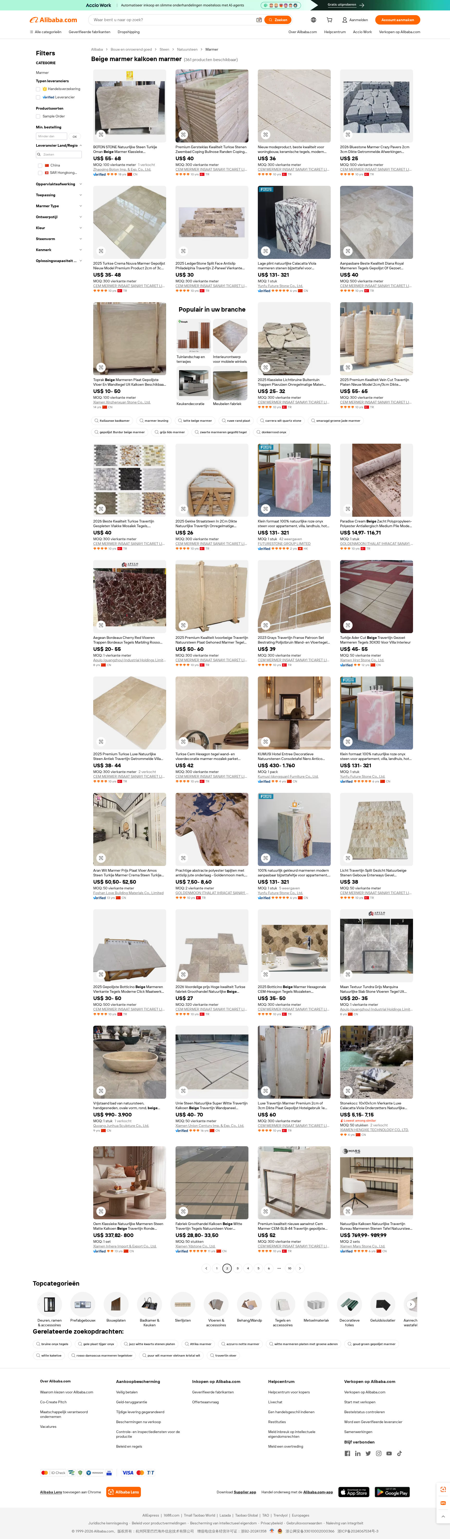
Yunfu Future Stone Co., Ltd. (280, 286)
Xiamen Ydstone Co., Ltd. (195, 1246)
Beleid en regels (129, 1446)
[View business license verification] (272, 1531)
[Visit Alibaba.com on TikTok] (399, 1453)
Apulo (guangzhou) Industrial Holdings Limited (129, 660)
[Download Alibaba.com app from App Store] (354, 1492)
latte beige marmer (197, 421)
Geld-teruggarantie (131, 1402)
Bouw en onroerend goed (131, 49)
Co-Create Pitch (53, 1402)
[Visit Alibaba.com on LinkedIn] (358, 1453)
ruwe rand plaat (238, 421)
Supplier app (245, 1492)
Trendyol (280, 1515)
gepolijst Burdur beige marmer (122, 432)
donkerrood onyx (274, 432)
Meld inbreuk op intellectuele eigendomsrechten (291, 1434)
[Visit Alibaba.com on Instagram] (379, 1453)
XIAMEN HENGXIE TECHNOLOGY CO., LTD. (374, 1130)
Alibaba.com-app (318, 1492)
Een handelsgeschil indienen (291, 1412)
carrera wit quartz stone (283, 421)
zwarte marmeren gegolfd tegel (223, 432)
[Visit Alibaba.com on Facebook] (347, 1453)
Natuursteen (187, 49)
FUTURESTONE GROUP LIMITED (284, 544)
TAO (265, 1515)
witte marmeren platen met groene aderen (306, 1344)
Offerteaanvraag (205, 1402)
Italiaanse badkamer (115, 421)
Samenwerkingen (358, 1432)
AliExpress (150, 1515)
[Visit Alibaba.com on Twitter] (368, 1453)
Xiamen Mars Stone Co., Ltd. (362, 1246)
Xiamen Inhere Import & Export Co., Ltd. (125, 1246)
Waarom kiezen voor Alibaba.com (66, 1392)
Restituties (277, 1422)
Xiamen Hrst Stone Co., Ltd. (362, 660)
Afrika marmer (200, 1344)
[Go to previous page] (206, 1268)
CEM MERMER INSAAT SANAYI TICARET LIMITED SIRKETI (212, 169)
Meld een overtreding (285, 1446)
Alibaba (97, 49)
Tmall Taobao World (199, 1515)
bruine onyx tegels (54, 1344)
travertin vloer (225, 1355)
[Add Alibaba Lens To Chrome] (123, 1492)
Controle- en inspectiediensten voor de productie (148, 1434)
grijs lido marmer (172, 432)
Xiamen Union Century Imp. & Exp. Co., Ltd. (210, 1126)
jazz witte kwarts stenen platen (152, 1344)
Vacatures (48, 1426)
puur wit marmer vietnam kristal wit (174, 1355)
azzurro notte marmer (243, 1344)
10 (289, 1268)
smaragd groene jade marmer (338, 421)
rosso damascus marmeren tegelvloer (105, 1355)
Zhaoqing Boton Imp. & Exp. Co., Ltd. (122, 169)
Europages (300, 1515)
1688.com (171, 1515)
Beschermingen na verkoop (138, 1422)
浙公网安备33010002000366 (310, 1531)
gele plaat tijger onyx (98, 1344)
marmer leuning (156, 421)
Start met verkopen (360, 1402)
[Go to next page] (300, 1268)
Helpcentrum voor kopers (289, 1392)
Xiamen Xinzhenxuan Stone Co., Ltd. (122, 402)
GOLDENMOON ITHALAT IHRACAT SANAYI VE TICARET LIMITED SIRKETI (376, 544)
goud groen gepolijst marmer (374, 1344)
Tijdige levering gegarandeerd (140, 1412)
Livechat (275, 1402)
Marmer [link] (211, 49)
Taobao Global (246, 1515)
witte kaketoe (51, 1355)
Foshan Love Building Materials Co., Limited (128, 893)
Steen (164, 49)
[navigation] (59, 659)
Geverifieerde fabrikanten (213, 1392)
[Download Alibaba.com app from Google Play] (392, 1492)
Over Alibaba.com (55, 1381)
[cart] (330, 21)
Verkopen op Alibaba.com (364, 1392)
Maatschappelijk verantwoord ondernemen (64, 1414)
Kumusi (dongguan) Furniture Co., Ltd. (288, 776)
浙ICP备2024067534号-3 (358, 1531)
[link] (443, 1489)
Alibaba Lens (51, 1492)
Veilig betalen (127, 1392)
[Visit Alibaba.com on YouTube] (389, 1453)
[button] (259, 20)
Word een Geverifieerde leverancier (373, 1422)
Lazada (225, 1515)
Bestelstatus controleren (364, 1412)
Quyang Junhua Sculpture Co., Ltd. (121, 1126)
